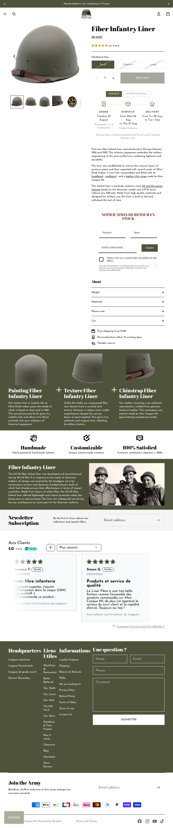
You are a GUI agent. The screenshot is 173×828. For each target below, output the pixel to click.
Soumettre (129, 719)
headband (97, 176)
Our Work (49, 716)
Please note (98, 311)
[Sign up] (158, 520)
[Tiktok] (162, 821)
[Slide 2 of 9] (31, 102)
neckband (110, 176)
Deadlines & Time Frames (49, 725)
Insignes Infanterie (19, 660)
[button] (100, 45)
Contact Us (65, 714)
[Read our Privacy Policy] (156, 266)
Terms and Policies (86, 821)
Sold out (142, 78)
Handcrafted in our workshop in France (86, 4)
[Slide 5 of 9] (72, 102)
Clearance (49, 744)
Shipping (64, 666)
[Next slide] (76, 57)
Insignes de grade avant (22, 672)
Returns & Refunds (70, 672)
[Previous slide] (13, 57)
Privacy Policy (67, 690)
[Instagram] (147, 821)
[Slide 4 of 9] (58, 102)
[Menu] (5, 14)
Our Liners (49, 694)
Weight (96, 292)
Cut (94, 321)
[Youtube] (154, 821)
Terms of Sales (67, 702)
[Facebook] (139, 821)
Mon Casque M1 (27, 821)
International (136, 94)
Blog (46, 751)
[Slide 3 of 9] (44, 102)
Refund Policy (67, 696)
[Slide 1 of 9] (17, 102)
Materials (97, 302)
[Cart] (168, 14)
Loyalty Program (69, 660)
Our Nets (48, 700)
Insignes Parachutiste (20, 666)
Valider (150, 247)
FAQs (62, 678)
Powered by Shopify (49, 821)
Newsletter (49, 757)
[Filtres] (50, 547)
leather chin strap (136, 176)
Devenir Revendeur (19, 678)
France (114, 94)
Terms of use (66, 708)
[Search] (14, 14)
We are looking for (70, 684)
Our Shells (49, 688)
